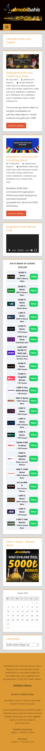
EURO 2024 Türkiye (14, 89)
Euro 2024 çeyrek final (25, 85)
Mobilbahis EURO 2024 (28, 166)
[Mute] (31, 250)
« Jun (8, 628)
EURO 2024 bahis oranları (27, 169)
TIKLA (33, 290)
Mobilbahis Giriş (18, 95)
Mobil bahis (28, 89)
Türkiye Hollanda (26, 82)
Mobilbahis (20, 92)
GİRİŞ (34, 276)
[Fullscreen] (35, 250)
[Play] (9, 250)
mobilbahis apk (29, 176)
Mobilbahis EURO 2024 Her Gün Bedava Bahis (22, 158)
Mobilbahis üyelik (20, 98)
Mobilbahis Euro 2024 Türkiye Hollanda (19, 74)
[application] (22, 243)
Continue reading (15, 125)
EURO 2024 (11, 85)
